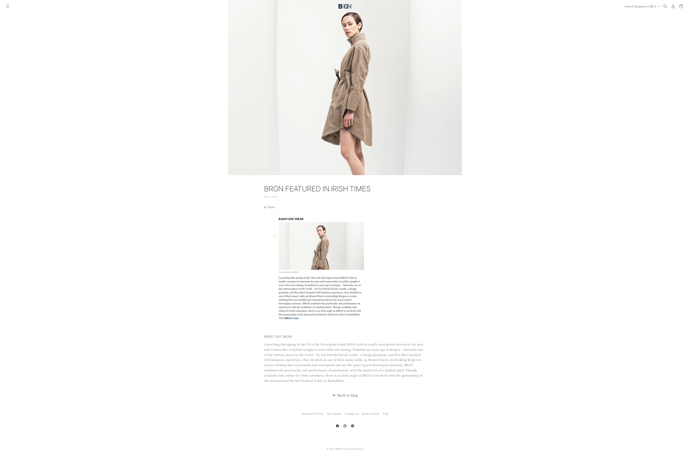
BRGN (338, 448)
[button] (8, 6)
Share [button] (271, 207)
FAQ (385, 413)
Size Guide (334, 413)
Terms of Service (313, 413)
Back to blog (347, 395)
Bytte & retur (370, 413)
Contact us (351, 413)
